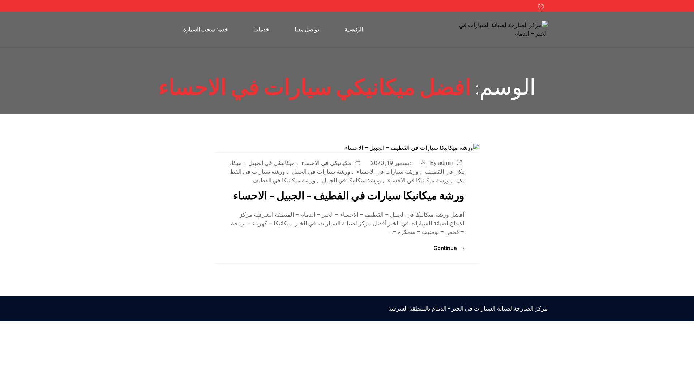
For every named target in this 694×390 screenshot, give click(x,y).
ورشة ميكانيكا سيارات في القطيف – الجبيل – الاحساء (348, 195)
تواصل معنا (307, 29)
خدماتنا (261, 29)
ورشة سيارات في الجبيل (321, 171)
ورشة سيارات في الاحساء (388, 171)
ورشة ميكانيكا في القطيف (284, 180)
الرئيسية (353, 29)
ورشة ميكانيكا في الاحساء (418, 180)
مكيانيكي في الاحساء (326, 163)
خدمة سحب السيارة (205, 29)
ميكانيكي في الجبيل (271, 163)
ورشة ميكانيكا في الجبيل (351, 180)
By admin (441, 163)
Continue (445, 248)
